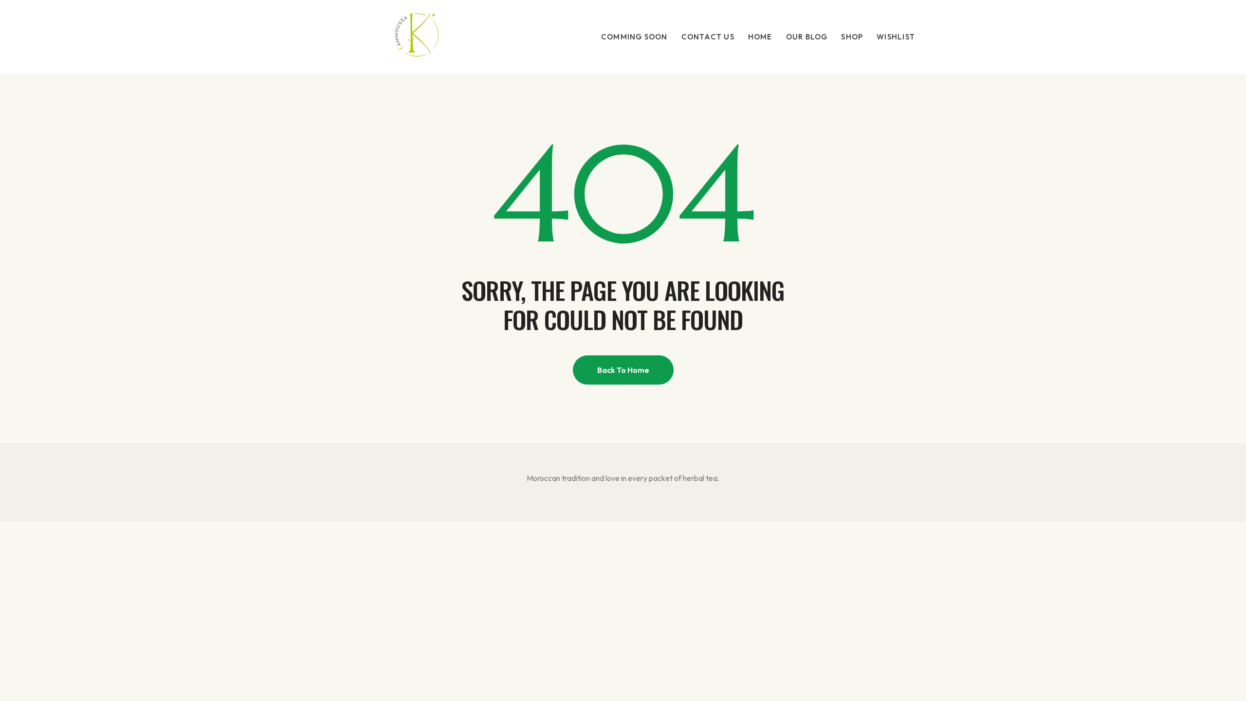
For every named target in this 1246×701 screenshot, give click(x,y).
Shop (852, 36)
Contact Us (707, 36)
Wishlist (896, 36)
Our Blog (807, 36)
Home (760, 36)
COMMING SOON (634, 36)
